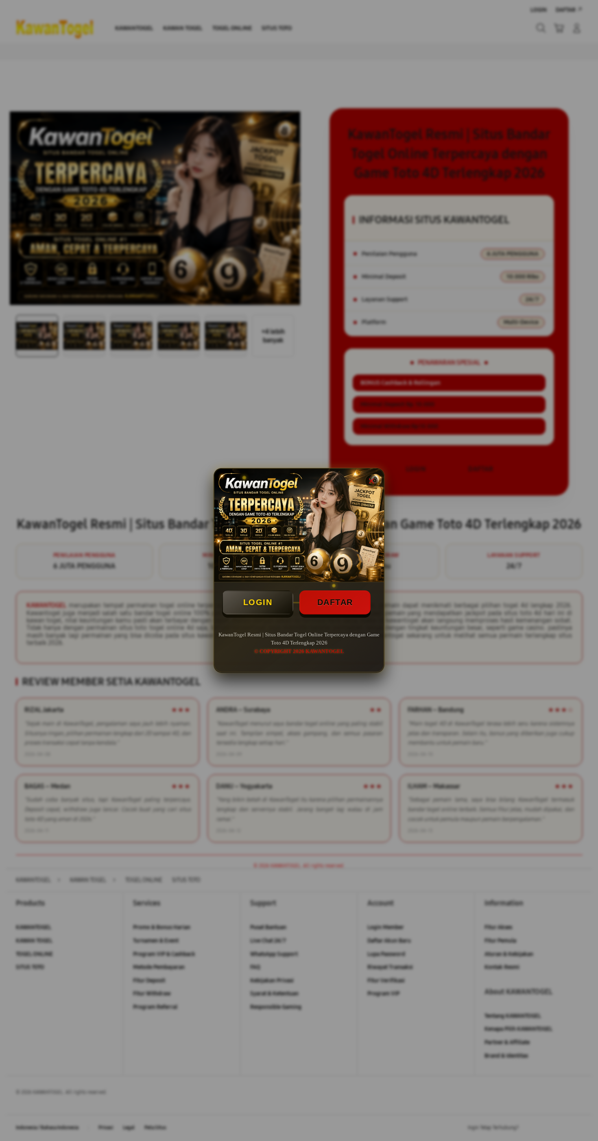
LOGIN (258, 602)
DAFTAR (335, 602)
